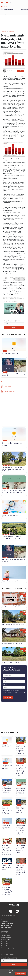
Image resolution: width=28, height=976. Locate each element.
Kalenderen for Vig (5, 939)
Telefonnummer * (7, 673)
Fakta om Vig (4, 941)
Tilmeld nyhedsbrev (20, 973)
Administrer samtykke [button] (6, 927)
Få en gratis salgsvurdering (7, 948)
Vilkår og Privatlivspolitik (7, 923)
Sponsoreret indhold (6, 950)
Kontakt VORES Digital (6, 925)
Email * (4, 679)
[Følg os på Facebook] (10, 911)
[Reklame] (14, 308)
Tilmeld (14, 327)
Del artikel (20, 70)
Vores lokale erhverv (6, 937)
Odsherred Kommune (6, 946)
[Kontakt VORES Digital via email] (17, 911)
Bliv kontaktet (8, 697)
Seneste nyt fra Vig (5, 935)
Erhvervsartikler (5, 944)
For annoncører (4, 921)
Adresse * (5, 684)
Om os (2, 919)
